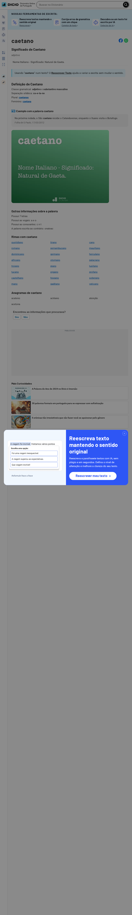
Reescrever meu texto (91, 476)
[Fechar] (124, 433)
